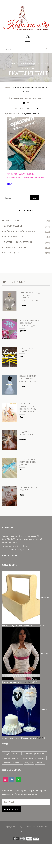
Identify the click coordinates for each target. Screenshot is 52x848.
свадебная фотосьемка (34, 753)
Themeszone (26, 832)
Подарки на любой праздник (18, 242)
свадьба (29, 762)
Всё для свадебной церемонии (19, 231)
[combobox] (35, 114)
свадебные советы (12, 762)
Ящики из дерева (12, 253)
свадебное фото (11, 758)
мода (6, 753)
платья (16, 753)
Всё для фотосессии (14, 237)
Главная (9, 87)
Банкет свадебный (13, 226)
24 (28, 108)
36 (32, 108)
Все (36, 108)
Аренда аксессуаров (12, 221)
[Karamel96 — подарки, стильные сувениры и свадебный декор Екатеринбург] (26, 20)
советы (40, 762)
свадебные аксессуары (34, 758)
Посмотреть (26, 127)
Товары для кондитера (15, 247)
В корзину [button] (26, 161)
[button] (9, 49)
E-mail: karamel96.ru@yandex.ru (16, 549)
